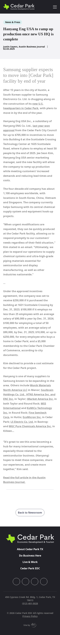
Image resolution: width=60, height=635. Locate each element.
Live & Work (30, 562)
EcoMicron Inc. (32, 417)
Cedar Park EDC (30, 568)
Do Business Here (30, 555)
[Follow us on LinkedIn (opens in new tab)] (34, 581)
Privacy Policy (30, 616)
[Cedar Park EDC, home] (18, 7)
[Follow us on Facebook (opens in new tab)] (25, 581)
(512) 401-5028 (30, 603)
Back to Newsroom (30, 512)
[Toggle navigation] (55, 7)
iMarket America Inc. (40, 399)
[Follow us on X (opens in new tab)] (43, 581)
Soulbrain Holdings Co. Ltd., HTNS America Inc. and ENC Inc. (29, 394)
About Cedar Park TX (30, 549)
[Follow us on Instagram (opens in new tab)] (16, 581)
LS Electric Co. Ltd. (22, 422)
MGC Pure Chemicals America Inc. (30, 426)
